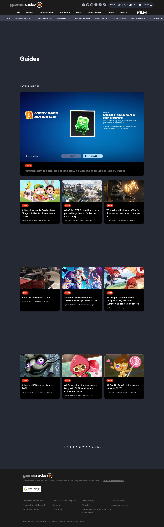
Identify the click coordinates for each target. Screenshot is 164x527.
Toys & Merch (94, 12)
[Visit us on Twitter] (83, 4)
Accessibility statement (34, 505)
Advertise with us (119, 505)
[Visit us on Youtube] (91, 4)
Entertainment (46, 12)
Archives (96, 447)
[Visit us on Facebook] (96, 4)
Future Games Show (22, 18)
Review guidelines (31, 509)
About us (86, 505)
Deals (79, 12)
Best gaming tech (138, 18)
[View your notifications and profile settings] (140, 4)
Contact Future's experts (64, 500)
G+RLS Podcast (101, 18)
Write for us (58, 509)
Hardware (65, 12)
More (122, 12)
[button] (148, 5)
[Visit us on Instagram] (100, 4)
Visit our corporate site (113, 481)
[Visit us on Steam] (104, 4)
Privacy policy (88, 500)
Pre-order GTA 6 (63, 18)
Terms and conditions (33, 500)
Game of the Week (82, 18)
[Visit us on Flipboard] (87, 4)
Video (111, 12)
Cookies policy (118, 500)
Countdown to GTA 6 (44, 18)
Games (29, 12)
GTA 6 (7, 18)
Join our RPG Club (119, 18)
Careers (56, 505)
